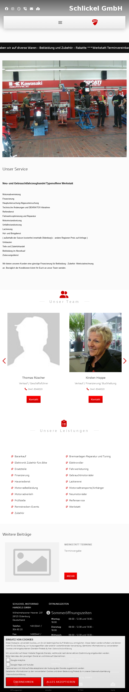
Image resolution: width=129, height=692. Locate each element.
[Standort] (39, 9)
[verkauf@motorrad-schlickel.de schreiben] (33, 9)
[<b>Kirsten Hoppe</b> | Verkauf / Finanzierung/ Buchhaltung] (95, 342)
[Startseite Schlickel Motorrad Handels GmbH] (95, 8)
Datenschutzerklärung (62, 648)
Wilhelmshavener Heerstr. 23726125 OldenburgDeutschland (28, 616)
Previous (4, 362)
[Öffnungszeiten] (20, 9)
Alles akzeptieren (61, 681)
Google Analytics (18, 660)
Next (124, 362)
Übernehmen (23, 681)
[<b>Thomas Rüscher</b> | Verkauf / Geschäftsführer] (33, 342)
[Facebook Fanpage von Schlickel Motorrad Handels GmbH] (8, 9)
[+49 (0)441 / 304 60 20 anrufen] (27, 9)
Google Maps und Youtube (22, 665)
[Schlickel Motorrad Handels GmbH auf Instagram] (14, 9)
